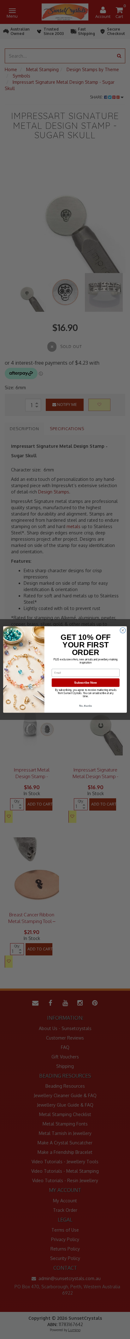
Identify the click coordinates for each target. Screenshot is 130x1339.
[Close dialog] (123, 630)
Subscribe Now (85, 682)
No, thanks (85, 705)
